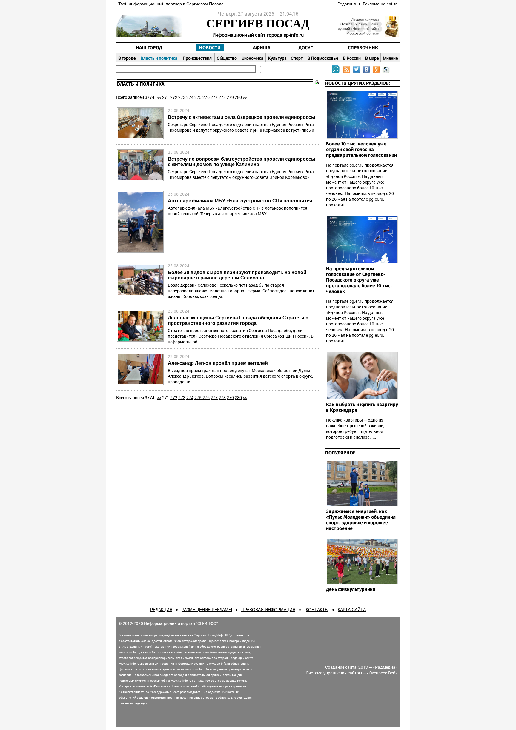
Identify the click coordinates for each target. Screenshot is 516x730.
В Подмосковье (323, 58)
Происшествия (197, 58)
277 (214, 97)
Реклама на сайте (380, 3)
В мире (372, 58)
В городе (127, 58)
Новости (210, 47)
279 (230, 97)
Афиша (261, 47)
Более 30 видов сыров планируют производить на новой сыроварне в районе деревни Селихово (237, 275)
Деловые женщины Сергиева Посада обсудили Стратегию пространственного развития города (238, 320)
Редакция (346, 3)
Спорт (297, 58)
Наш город (149, 47)
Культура (277, 58)
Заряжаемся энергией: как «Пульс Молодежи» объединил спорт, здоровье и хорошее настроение (361, 520)
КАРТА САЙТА (352, 609)
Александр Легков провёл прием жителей (218, 363)
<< (159, 97)
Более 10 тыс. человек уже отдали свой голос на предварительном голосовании (361, 150)
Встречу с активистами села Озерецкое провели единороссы (241, 117)
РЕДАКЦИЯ (161, 609)
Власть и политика (159, 58)
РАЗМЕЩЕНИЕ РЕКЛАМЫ (207, 609)
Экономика (252, 58)
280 (238, 97)
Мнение (390, 58)
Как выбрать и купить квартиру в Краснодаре (362, 407)
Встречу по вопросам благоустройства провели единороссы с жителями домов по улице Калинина (241, 161)
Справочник (363, 47)
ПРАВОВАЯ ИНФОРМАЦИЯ (268, 609)
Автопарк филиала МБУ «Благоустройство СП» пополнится (240, 200)
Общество (227, 58)
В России (352, 58)
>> (245, 97)
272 (173, 97)
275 (198, 97)
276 (206, 97)
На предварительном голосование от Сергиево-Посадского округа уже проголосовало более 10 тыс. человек (359, 280)
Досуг (306, 47)
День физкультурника (350, 589)
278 (222, 97)
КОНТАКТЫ (317, 609)
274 (190, 97)
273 (181, 97)
